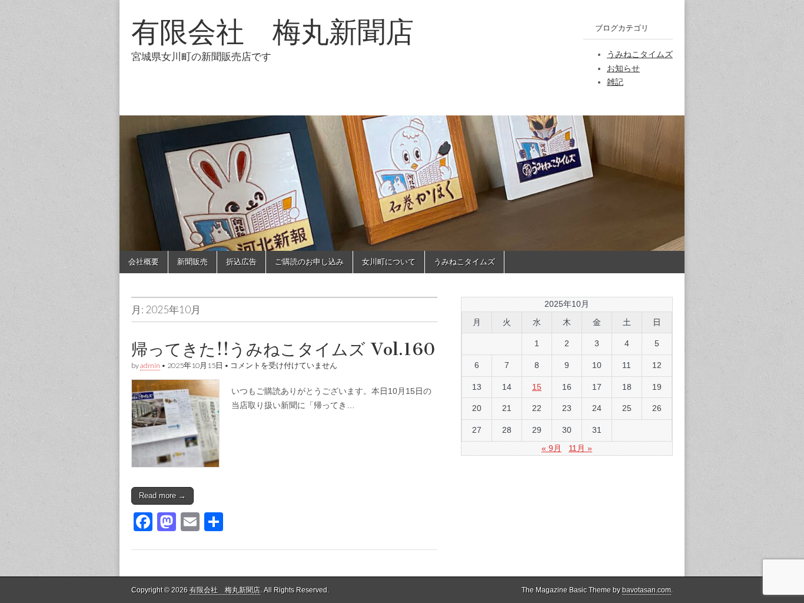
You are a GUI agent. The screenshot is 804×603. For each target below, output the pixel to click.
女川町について (389, 262)
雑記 (615, 82)
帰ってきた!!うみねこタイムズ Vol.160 (283, 349)
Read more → (162, 495)
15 (536, 387)
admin (150, 365)
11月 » (580, 448)
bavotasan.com (646, 590)
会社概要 (143, 262)
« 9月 (551, 448)
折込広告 (241, 262)
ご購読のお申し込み (309, 262)
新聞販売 (192, 262)
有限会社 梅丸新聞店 (272, 31)
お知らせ (623, 68)
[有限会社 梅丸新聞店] (402, 125)
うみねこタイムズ (640, 54)
